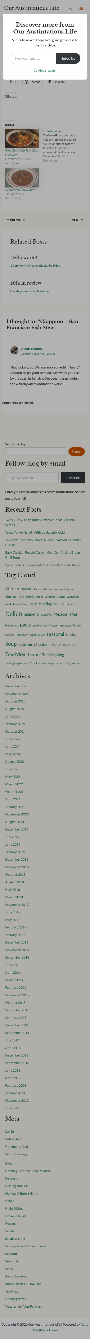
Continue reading (45, 70)
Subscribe (68, 58)
